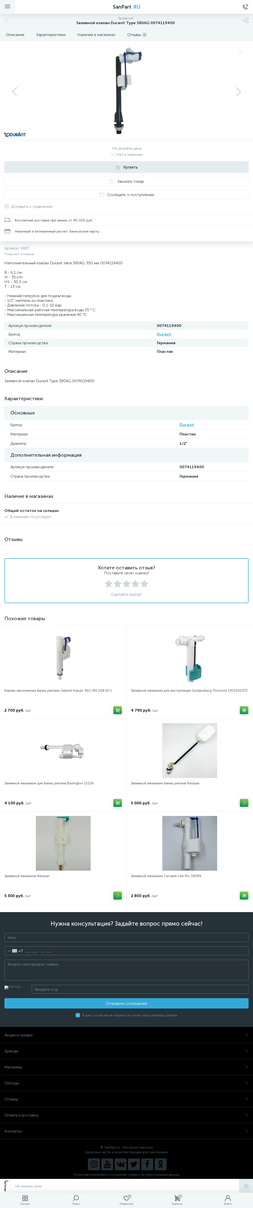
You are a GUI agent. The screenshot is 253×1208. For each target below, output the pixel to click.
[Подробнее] (244, 803)
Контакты (12, 1131)
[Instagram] (94, 1164)
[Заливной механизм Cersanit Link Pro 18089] (189, 843)
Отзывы (11, 1099)
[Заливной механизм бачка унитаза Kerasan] (189, 750)
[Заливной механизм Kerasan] (63, 843)
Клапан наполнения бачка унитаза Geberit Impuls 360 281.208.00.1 (58, 690)
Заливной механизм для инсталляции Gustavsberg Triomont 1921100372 (189, 690)
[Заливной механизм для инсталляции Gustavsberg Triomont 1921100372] (189, 658)
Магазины (13, 1067)
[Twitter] (134, 1164)
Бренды (11, 1051)
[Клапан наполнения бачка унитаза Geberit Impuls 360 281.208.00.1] (63, 658)
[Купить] (117, 710)
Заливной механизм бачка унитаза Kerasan (165, 783)
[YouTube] (107, 1164)
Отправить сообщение (126, 1003)
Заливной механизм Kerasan (27, 876)
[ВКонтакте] (120, 1164)
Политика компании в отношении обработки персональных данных (126, 1174)
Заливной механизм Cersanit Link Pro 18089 (166, 876)
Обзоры (11, 1083)
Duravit (164, 334)
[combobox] (14, 951)
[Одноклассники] (161, 1164)
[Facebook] (147, 1164)
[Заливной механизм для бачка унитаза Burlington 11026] (63, 750)
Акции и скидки (18, 1035)
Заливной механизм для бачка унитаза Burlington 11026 (49, 783)
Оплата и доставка (21, 1115)
